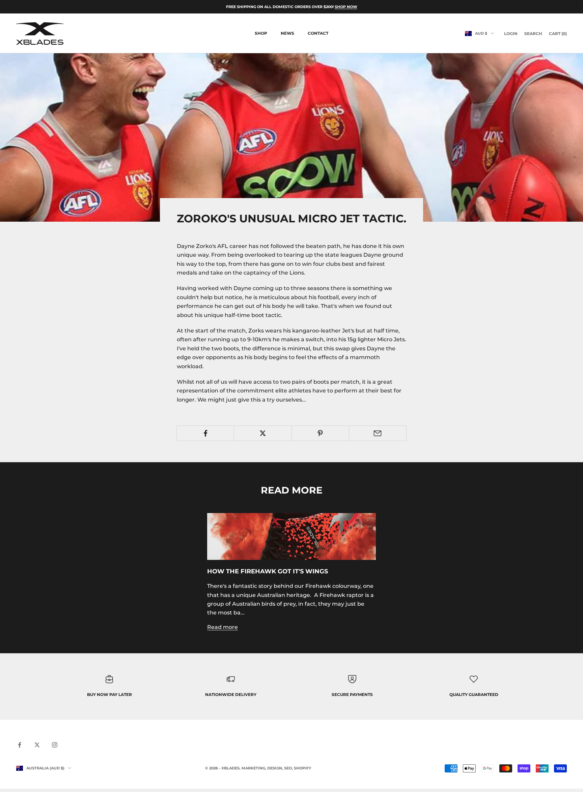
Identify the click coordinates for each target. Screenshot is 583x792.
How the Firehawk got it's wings (267, 571)
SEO (288, 768)
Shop (261, 33)
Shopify (302, 768)
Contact (318, 33)
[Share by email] (377, 433)
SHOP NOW (346, 6)
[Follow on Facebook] (19, 744)
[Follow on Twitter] (37, 744)
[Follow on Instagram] (54, 744)
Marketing (253, 768)
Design (274, 768)
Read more (222, 627)
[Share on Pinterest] (320, 433)
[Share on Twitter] (262, 433)
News (287, 33)
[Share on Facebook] (205, 433)
